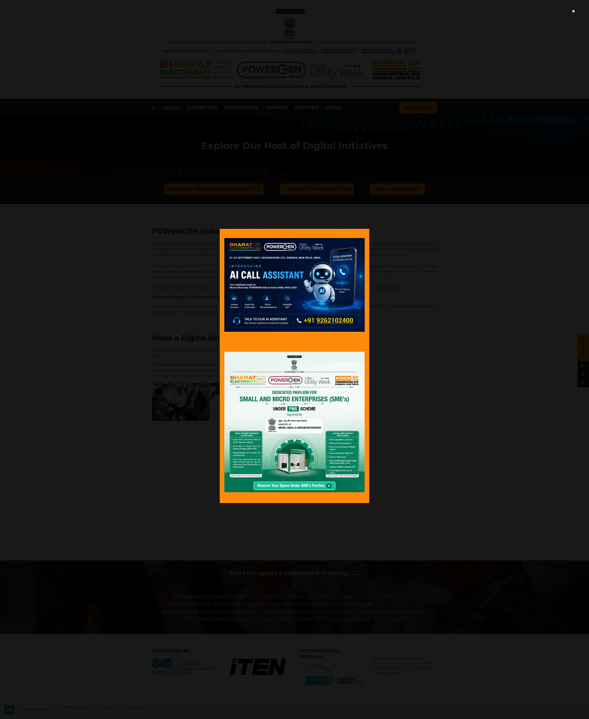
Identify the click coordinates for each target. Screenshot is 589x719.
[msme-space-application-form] (294, 491)
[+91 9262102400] (294, 330)
